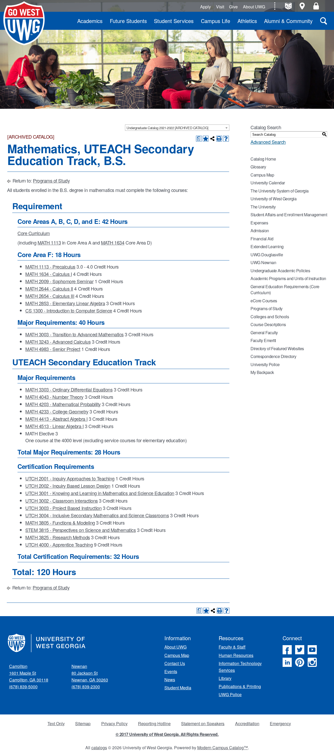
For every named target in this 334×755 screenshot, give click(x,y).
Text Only (56, 723)
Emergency (280, 723)
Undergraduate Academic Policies (280, 271)
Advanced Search (268, 141)
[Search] (323, 20)
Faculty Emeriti (263, 340)
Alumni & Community (288, 21)
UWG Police (230, 694)
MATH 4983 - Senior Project (52, 348)
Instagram (312, 662)
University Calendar (267, 183)
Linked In (287, 662)
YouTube (312, 649)
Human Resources (236, 655)
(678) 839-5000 (23, 687)
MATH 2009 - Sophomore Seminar (59, 281)
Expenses (259, 223)
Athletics (247, 21)
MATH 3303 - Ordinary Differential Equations (68, 389)
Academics (90, 21)
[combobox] (177, 127)
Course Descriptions (268, 324)
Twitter (299, 649)
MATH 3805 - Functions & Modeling (60, 522)
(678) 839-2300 (85, 687)
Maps (302, 6)
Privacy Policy (114, 723)
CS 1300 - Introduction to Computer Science (68, 310)
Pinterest (299, 662)
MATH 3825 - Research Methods (57, 537)
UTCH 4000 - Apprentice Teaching (59, 544)
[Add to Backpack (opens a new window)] (205, 138)
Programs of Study (51, 180)
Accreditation (247, 723)
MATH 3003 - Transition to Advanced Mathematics (74, 334)
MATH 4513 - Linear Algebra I (54, 426)
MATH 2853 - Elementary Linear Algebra (65, 303)
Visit (220, 7)
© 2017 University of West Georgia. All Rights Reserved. (167, 734)
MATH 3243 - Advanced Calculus (58, 341)
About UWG (254, 7)
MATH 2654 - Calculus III (49, 295)
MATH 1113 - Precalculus (50, 266)
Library (225, 678)
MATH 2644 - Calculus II (49, 288)
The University (263, 207)
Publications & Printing (240, 686)
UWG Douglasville (266, 255)
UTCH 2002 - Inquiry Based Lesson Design (67, 485)
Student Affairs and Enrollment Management (288, 215)
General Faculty (264, 333)
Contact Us (174, 663)
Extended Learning (267, 246)
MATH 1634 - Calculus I (48, 273)
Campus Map (262, 175)
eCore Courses (263, 301)
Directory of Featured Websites (277, 348)
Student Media (177, 688)
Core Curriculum (33, 233)
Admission (259, 231)
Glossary (258, 167)
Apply (205, 7)
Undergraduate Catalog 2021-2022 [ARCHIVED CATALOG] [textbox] (167, 127)
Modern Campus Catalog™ (222, 748)
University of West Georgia (24, 23)
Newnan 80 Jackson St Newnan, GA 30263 (89, 673)
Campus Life (215, 21)
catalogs (99, 748)
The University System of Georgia (279, 191)
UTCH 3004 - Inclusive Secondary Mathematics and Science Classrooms (97, 515)
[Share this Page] (212, 138)
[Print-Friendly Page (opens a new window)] (219, 138)
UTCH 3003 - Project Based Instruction (63, 507)
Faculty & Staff (232, 647)
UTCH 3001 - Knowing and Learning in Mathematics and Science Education (99, 493)
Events (170, 671)
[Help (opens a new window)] (226, 138)
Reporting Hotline (154, 723)
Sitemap (83, 723)
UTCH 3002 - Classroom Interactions (61, 500)
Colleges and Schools (269, 317)
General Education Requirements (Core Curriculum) (284, 289)
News (169, 680)
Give (233, 7)
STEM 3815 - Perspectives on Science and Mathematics (80, 529)
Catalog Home (263, 159)
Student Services (174, 21)
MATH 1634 (112, 242)
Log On (316, 6)
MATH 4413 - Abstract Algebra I (56, 418)
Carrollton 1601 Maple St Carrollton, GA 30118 (28, 673)
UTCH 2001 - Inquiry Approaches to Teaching (70, 478)
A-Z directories (288, 6)
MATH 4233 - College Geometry (56, 411)
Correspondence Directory (273, 356)
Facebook (287, 649)
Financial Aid (261, 239)
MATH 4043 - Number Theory (54, 396)
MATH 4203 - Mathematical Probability (63, 404)
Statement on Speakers (202, 723)
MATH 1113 (49, 242)
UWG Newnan (263, 262)
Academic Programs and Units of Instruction (288, 278)
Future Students (128, 21)
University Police (265, 364)
